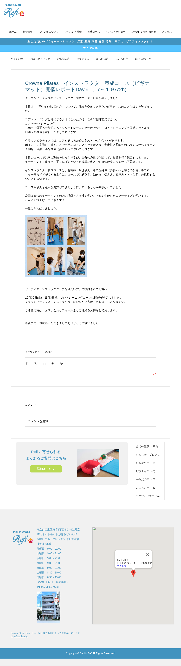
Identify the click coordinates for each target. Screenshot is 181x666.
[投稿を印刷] (61, 363)
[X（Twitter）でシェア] (35, 363)
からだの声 (102, 58)
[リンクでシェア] (52, 363)
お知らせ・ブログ (40, 58)
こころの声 (122, 58)
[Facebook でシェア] (26, 363)
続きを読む (141, 58)
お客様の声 (63, 58)
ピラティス (83, 58)
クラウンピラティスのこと (40, 351)
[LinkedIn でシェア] (44, 363)
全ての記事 (17, 58)
